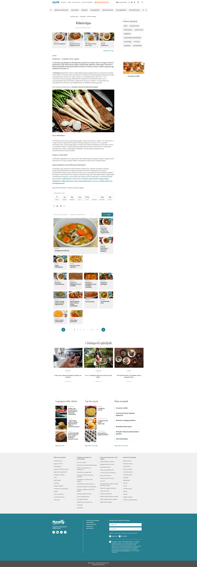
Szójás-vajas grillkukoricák (107, 470)
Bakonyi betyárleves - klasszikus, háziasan (105, 249)
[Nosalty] (55, 2)
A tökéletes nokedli (101, 409)
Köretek (125, 494)
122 (97, 329)
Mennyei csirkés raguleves (75, 266)
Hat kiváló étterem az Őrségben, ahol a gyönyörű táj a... (129, 376)
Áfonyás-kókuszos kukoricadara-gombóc (127, 433)
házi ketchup (128, 30)
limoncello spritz (134, 10)
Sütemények (126, 466)
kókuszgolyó (101, 431)
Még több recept (108, 51)
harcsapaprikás (121, 10)
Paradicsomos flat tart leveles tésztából (85, 476)
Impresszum (89, 526)
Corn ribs (102, 481)
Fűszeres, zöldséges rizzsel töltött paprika (86, 490)
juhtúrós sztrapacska (61, 10)
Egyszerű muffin (58, 463)
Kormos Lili (129, 381)
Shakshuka (80, 505)
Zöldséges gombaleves (62, 250)
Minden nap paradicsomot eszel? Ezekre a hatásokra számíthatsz (72, 411)
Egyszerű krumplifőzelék (60, 472)
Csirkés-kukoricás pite (106, 494)
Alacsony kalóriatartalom (83, 28)
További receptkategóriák (130, 500)
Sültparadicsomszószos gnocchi (85, 484)
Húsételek (125, 477)
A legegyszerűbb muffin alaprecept (103, 422)
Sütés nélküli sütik (128, 472)
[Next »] (103, 330)
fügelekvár (127, 34)
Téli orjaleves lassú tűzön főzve (90, 44)
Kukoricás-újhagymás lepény (108, 488)
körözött (137, 42)
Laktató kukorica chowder (107, 478)
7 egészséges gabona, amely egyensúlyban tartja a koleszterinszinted (73, 423)
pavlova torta (134, 26)
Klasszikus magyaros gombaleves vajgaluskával (105, 230)
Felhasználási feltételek (92, 520)
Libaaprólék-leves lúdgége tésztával (75, 44)
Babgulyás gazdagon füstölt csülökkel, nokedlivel (90, 285)
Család (129, 370)
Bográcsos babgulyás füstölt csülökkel (75, 284)
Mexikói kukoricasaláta (106, 502)
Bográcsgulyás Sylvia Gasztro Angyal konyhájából (74, 304)
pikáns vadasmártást (91, 179)
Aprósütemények (127, 463)
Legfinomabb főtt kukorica (107, 461)
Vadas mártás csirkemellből (59, 320)
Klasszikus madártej (59, 475)
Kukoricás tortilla (104, 491)
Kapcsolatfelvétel (91, 524)
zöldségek (83, 16)
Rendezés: (73, 214)
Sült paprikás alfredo (82, 499)
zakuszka (84, 10)
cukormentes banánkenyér (132, 38)
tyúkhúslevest (67, 179)
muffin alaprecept (102, 419)
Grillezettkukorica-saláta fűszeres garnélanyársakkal (109, 484)
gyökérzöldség (91, 16)
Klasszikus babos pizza (124, 427)
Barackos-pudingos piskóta (125, 420)
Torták (125, 486)
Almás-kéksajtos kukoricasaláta (108, 499)
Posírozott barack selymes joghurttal (125, 414)
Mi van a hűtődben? (87, 2)
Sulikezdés (68, 370)
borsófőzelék (137, 46)
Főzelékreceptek (127, 475)
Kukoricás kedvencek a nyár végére (109, 458)
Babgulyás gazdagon (104, 283)
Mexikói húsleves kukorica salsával (109, 496)
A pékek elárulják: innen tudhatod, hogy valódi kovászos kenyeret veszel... (73, 436)
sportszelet (74, 10)
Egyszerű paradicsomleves (61, 469)
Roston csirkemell (58, 494)
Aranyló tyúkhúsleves (104, 44)
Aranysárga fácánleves (73, 320)
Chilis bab (56, 483)
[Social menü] (132, 2)
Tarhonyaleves (89, 301)
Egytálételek (126, 480)
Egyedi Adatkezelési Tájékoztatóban (121, 550)
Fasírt (55, 477)
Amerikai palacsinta (59, 497)
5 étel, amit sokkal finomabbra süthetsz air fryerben (68, 376)
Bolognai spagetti (58, 486)
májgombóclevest (67, 181)
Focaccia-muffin (122, 408)
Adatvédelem (90, 522)
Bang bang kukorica (105, 467)
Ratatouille (80, 508)
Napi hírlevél (114, 536)
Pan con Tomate (81, 462)
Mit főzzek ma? (76, 2)
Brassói (56, 491)
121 (92, 329)
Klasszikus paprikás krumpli (84, 494)
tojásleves (127, 46)
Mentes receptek (127, 469)
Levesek (125, 483)
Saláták (125, 491)
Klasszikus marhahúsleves (59, 283)
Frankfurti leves (58, 461)
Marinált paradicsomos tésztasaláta (86, 486)
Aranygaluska (57, 466)
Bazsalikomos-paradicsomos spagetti (84, 480)
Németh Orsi (68, 381)
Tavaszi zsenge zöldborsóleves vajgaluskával (59, 303)
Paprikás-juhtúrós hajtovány (84, 502)
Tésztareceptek (127, 488)
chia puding (127, 42)
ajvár (125, 26)
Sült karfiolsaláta (122, 439)
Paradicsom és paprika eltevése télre (87, 465)
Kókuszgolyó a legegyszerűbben (103, 433)
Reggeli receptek (127, 497)
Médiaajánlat (90, 528)
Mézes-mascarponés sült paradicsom (84, 468)
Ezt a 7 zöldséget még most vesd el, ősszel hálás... (98, 376)
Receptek (63, 2)
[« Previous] (63, 330)
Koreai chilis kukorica (105, 475)
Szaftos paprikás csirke (83, 496)
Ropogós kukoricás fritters (107, 464)
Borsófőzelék (57, 480)
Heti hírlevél (124, 536)
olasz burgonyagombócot (83, 181)
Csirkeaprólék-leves (105, 302)
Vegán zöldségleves (59, 266)
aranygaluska (95, 10)
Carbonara (57, 500)
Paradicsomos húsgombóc (61, 488)
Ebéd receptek (127, 461)
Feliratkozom (136, 529)
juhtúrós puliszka (107, 10)
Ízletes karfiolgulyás (59, 44)
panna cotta (139, 30)
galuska (100, 406)
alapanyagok (74, 16)
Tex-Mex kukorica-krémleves (108, 472)
